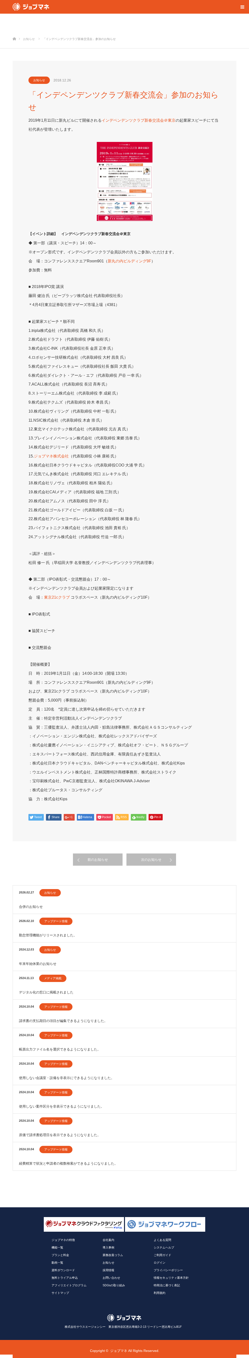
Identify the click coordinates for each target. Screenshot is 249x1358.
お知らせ (39, 80)
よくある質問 (162, 1240)
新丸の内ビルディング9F (129, 261)
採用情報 (108, 1270)
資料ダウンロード (63, 1270)
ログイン (159, 1262)
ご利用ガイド (162, 1255)
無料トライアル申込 (65, 1277)
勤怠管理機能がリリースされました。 (48, 935)
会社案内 (108, 1240)
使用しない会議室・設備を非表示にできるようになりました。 (66, 1078)
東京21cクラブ (57, 597)
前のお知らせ (98, 860)
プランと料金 (60, 1255)
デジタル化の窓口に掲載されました (46, 992)
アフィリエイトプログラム (69, 1285)
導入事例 (108, 1247)
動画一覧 (57, 1262)
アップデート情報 (56, 921)
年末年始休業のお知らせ (37, 964)
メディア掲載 (53, 978)
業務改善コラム (113, 1255)
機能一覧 (57, 1247)
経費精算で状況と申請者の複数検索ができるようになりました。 (68, 1163)
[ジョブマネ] (31, 7)
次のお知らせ (151, 860)
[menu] (242, 7)
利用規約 (159, 1293)
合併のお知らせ (31, 907)
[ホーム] (14, 31)
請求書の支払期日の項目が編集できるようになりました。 (63, 1021)
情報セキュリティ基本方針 (171, 1277)
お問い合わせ (111, 1277)
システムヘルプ (164, 1247)
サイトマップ (60, 1293)
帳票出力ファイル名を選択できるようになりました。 (60, 1049)
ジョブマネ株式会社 (51, 456)
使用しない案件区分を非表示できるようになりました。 (61, 1106)
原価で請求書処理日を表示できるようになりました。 (60, 1135)
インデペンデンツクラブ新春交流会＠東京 (139, 120)
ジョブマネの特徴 (63, 1240)
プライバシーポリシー (168, 1270)
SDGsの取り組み (114, 1285)
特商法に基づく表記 (167, 1285)
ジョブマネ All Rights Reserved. (134, 1351)
